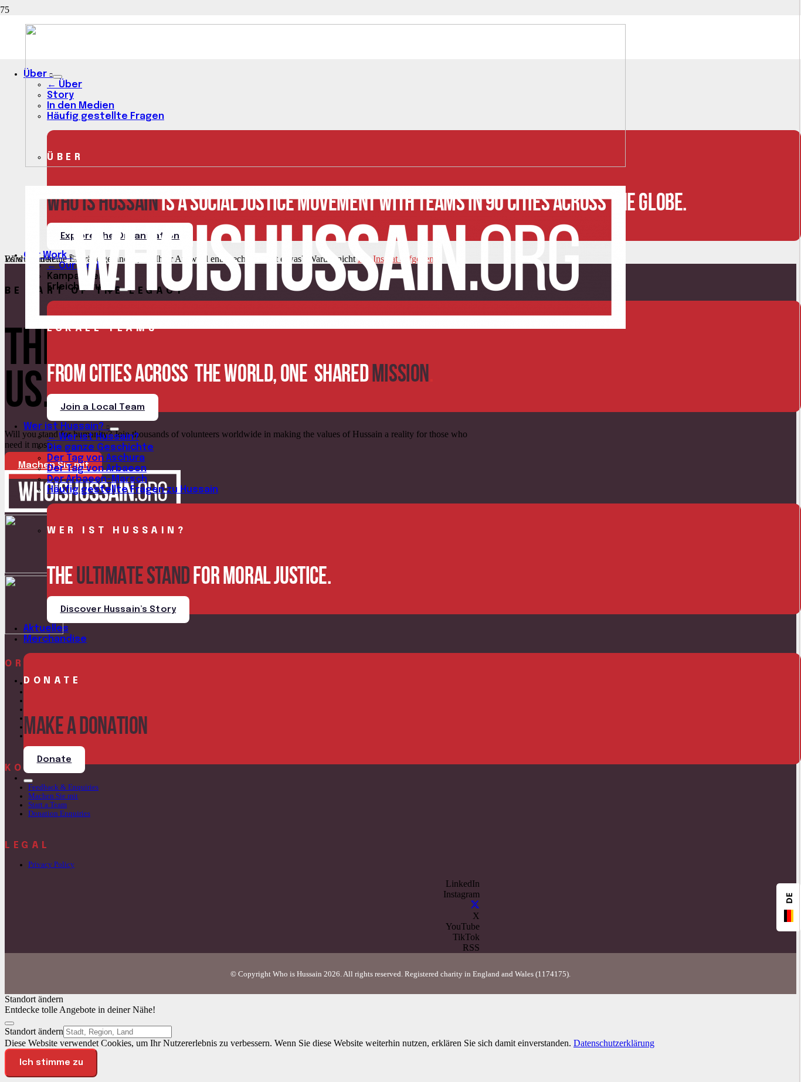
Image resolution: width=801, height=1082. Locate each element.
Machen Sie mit (53, 796)
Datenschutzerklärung (613, 1043)
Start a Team (47, 805)
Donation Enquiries (59, 813)
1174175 (552, 973)
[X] (475, 905)
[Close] (9, 1023)
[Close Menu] (28, 780)
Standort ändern (34, 1031)
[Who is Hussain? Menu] (114, 429)
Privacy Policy (51, 864)
